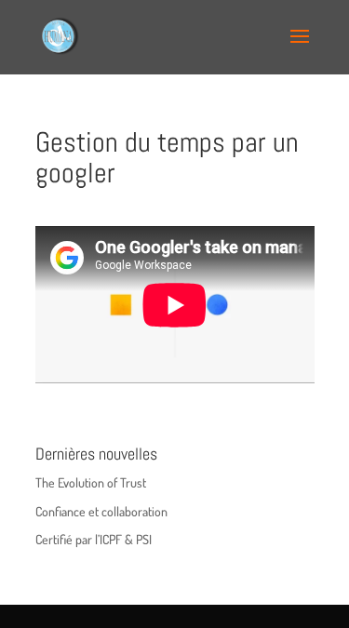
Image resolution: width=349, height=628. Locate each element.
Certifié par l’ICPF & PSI (93, 539)
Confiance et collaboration (101, 511)
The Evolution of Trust (90, 482)
